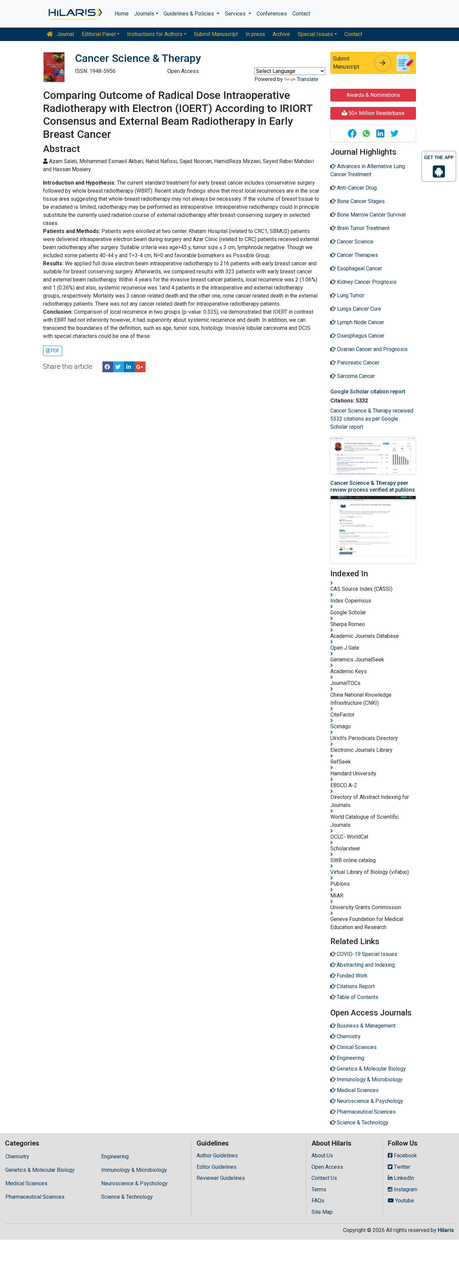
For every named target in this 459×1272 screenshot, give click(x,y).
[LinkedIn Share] (129, 366)
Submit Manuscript (216, 34)
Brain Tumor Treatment (362, 228)
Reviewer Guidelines (221, 1178)
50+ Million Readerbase (376, 113)
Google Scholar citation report (367, 391)
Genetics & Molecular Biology (40, 1170)
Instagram (404, 1189)
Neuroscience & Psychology (134, 1183)
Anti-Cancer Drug (356, 188)
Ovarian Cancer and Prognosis (372, 349)
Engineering (115, 1156)
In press (255, 34)
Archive (281, 34)
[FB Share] (107, 366)
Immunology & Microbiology (134, 1170)
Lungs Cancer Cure (358, 309)
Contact (301, 13)
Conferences (272, 13)
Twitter (401, 1167)
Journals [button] (144, 13)
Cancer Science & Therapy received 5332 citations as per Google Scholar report (371, 419)
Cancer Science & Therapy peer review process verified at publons (372, 486)
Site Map (322, 1212)
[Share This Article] (352, 133)
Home (122, 13)
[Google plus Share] (140, 366)
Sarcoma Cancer (355, 376)
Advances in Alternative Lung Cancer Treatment (367, 170)
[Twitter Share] (118, 366)
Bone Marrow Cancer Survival (371, 214)
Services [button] (236, 13)
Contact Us (324, 1178)
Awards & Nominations (373, 95)
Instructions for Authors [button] (154, 34)
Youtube (404, 1200)
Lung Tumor (350, 295)
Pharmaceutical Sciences (35, 1197)
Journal (64, 34)
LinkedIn (403, 1178)
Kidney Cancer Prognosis (366, 282)
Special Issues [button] (315, 34)
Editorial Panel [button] (99, 34)
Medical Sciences (26, 1183)
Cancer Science (354, 241)
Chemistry (17, 1156)
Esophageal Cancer (359, 268)
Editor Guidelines (217, 1167)
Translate (307, 79)
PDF (54, 350)
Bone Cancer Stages (360, 201)
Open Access (327, 1167)
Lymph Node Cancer (360, 322)
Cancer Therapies (357, 255)
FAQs (317, 1200)
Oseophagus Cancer (360, 336)
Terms (318, 1189)
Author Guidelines (217, 1155)
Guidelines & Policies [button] (189, 13)
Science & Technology (127, 1197)
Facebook (404, 1155)
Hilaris (446, 1230)
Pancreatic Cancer (357, 362)
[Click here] (75, 13)
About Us (322, 1155)
